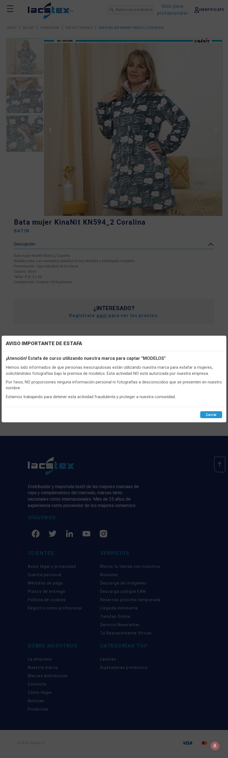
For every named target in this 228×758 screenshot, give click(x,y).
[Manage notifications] (214, 745)
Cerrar (211, 415)
